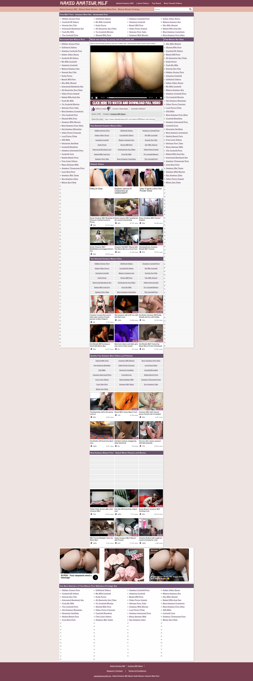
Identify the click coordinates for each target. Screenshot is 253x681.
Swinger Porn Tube (137, 32)
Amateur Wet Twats (70, 175)
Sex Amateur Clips (70, 179)
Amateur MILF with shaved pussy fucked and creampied (150, 413)
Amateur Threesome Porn (73, 168)
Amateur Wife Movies (138, 35)
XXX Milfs (66, 140)
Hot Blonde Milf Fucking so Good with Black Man (100, 345)
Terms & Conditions (137, 671)
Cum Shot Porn (68, 172)
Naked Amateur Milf (125, 3)
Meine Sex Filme (69, 182)
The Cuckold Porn (70, 35)
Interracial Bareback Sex (73, 29)
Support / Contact (115, 671)
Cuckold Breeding (70, 147)
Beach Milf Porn (136, 25)
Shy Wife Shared (170, 25)
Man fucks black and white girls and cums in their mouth (126, 345)
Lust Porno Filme (69, 136)
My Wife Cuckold (103, 22)
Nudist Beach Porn (70, 157)
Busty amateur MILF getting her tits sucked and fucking (126, 219)
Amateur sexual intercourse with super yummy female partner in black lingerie (100, 317)
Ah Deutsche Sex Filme (106, 29)
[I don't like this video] (108, 108)
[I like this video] (93, 108)
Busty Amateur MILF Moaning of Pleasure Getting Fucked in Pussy (102, 220)
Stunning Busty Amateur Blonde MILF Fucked (148, 248)
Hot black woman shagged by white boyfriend (126, 442)
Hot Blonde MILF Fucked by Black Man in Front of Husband (150, 345)
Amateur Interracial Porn (72, 150)
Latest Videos (143, 3)
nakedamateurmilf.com (102, 676)
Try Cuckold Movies (104, 32)
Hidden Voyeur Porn (71, 19)
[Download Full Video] (126, 105)
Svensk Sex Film (69, 25)
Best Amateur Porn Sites (174, 35)
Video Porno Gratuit (138, 29)
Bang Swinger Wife (70, 165)
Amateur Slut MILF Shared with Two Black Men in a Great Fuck (126, 248)
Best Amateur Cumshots (174, 32)
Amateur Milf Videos (118, 114)
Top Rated (156, 3)
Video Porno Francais (71, 133)
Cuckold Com (68, 154)
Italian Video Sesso (171, 19)
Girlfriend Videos (103, 19)
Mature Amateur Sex (172, 22)
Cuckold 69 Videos (70, 22)
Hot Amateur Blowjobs (72, 129)
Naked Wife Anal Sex (172, 29)
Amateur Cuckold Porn (139, 19)
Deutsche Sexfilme (70, 143)
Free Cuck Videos (69, 161)
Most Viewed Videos (173, 3)
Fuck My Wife (68, 32)
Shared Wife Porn (103, 35)
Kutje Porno (101, 25)
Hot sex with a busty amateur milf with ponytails (150, 442)
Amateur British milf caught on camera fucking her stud (150, 539)
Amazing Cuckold (137, 22)
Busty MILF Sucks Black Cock (126, 412)
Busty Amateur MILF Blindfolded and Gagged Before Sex (101, 249)
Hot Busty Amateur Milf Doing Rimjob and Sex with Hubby (150, 316)
